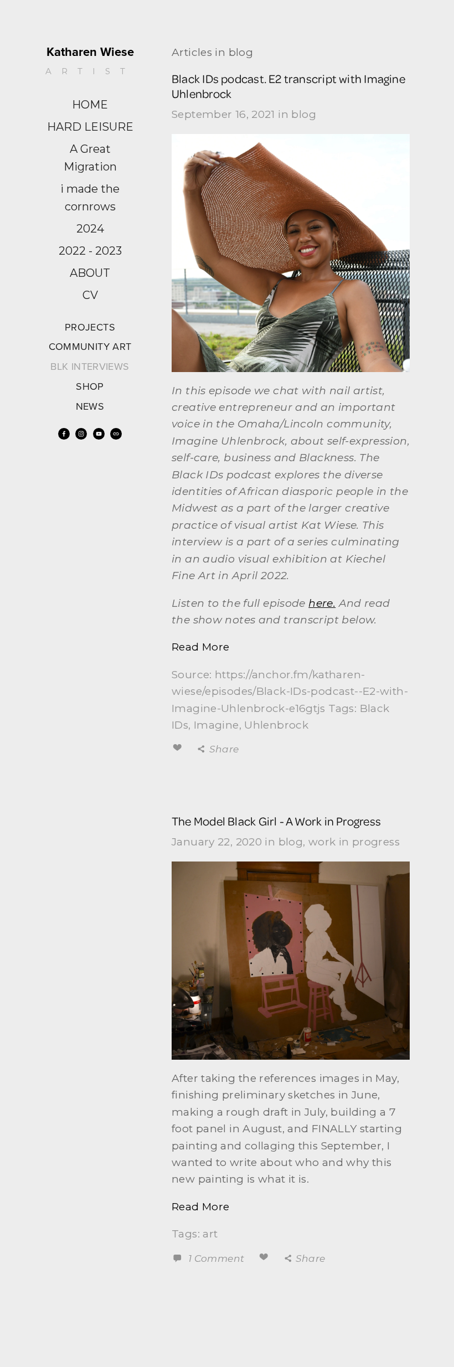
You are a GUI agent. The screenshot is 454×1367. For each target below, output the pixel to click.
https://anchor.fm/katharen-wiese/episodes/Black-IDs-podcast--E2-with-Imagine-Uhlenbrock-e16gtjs (290, 691)
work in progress (354, 841)
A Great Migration (90, 157)
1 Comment (214, 1258)
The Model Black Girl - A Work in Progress (276, 820)
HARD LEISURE (90, 126)
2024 (90, 228)
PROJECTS (90, 327)
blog (303, 114)
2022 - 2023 (90, 250)
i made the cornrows (90, 197)
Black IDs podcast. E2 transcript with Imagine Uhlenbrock (288, 85)
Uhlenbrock (276, 725)
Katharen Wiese (90, 51)
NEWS (90, 406)
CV (90, 295)
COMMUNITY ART (90, 346)
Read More (200, 647)
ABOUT (90, 273)
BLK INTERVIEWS (89, 366)
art (210, 1233)
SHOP (90, 386)
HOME (90, 104)
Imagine (216, 725)
